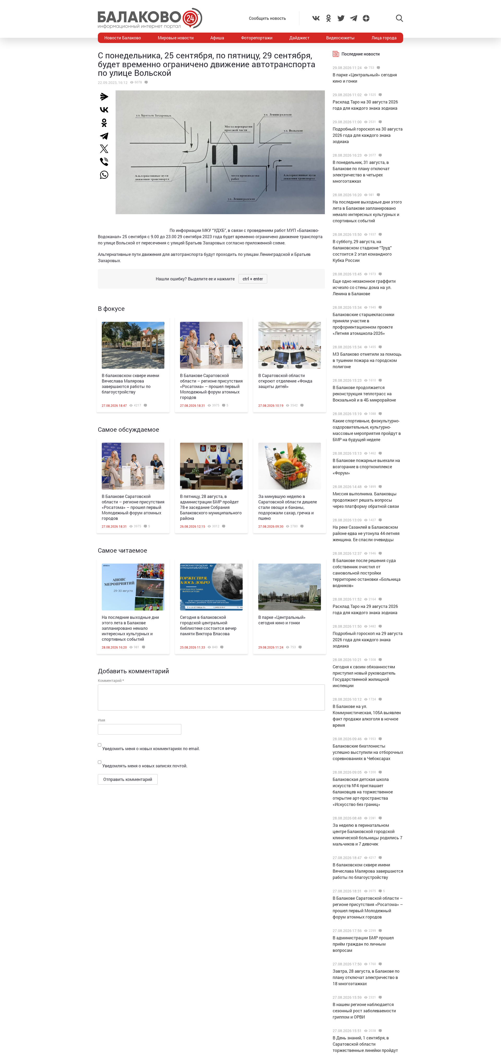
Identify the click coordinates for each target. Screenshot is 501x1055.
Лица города (384, 37)
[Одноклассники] (106, 122)
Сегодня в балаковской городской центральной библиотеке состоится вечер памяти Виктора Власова (208, 625)
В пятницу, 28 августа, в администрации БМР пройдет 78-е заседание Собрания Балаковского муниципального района (211, 507)
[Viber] (106, 162)
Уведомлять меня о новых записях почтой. (144, 765)
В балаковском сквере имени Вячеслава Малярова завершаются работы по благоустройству (130, 383)
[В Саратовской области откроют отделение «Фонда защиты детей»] (289, 345)
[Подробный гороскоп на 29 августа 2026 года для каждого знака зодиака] (379, 626)
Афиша (217, 37)
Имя (101, 720)
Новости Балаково (122, 37)
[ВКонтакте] (106, 109)
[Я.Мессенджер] (106, 96)
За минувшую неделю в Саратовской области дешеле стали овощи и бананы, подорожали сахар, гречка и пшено (287, 507)
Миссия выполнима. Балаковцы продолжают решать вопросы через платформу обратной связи (366, 500)
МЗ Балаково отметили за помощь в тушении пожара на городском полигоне (367, 360)
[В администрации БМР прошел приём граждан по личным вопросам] (379, 930)
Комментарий (111, 680)
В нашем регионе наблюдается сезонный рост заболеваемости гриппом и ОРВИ (364, 1011)
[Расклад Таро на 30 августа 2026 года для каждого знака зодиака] (379, 94)
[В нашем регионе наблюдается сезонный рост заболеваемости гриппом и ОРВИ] (379, 997)
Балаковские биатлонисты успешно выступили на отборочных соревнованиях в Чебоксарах (368, 752)
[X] (106, 149)
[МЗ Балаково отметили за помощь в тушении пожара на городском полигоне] (379, 347)
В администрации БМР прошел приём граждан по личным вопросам (363, 944)
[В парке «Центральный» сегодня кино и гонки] (289, 587)
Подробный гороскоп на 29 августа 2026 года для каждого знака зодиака (368, 640)
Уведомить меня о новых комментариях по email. (151, 748)
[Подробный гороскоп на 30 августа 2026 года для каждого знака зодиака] (379, 122)
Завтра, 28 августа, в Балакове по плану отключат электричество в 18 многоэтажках (366, 977)
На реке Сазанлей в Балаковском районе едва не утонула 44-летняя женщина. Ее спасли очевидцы (366, 533)
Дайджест (299, 37)
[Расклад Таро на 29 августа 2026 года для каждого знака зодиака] (379, 599)
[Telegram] (106, 135)
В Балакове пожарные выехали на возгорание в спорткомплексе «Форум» (366, 467)
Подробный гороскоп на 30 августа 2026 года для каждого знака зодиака (368, 135)
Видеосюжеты (340, 37)
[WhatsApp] (107, 175)
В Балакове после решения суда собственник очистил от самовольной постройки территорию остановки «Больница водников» (367, 573)
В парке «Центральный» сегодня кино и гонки (282, 619)
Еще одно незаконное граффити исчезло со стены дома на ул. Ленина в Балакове (364, 287)
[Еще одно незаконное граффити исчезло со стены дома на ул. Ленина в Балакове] (379, 274)
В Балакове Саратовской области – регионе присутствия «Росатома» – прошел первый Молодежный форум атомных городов (211, 386)
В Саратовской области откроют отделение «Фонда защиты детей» (285, 381)
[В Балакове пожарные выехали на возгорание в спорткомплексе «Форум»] (379, 453)
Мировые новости (176, 37)
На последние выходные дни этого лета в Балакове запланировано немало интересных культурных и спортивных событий (130, 628)
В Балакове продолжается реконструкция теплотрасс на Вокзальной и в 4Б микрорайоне (364, 394)
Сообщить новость (267, 18)
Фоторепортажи (256, 37)
